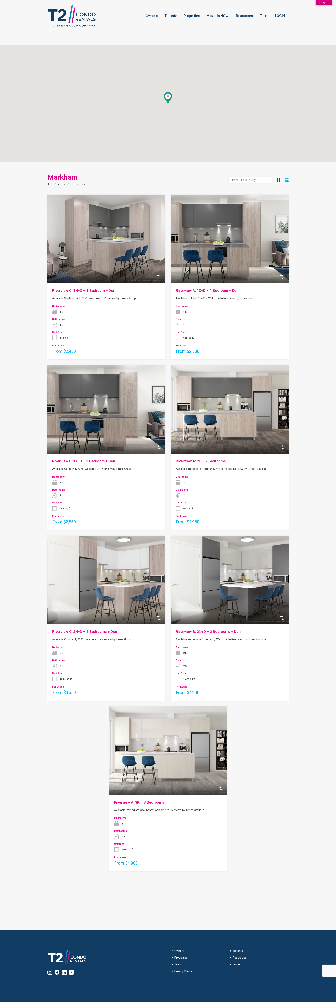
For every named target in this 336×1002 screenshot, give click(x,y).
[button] (172, 103)
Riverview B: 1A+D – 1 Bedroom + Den (83, 461)
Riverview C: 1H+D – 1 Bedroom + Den (83, 290)
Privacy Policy (183, 971)
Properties (192, 16)
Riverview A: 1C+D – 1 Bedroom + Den (207, 290)
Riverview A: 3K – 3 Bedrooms (139, 802)
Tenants (170, 16)
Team (264, 16)
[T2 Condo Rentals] (71, 25)
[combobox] (250, 180)
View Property (106, 265)
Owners (152, 16)
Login (236, 964)
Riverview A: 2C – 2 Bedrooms (201, 461)
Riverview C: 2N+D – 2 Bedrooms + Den (84, 631)
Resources (244, 16)
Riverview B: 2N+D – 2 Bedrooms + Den (208, 631)
